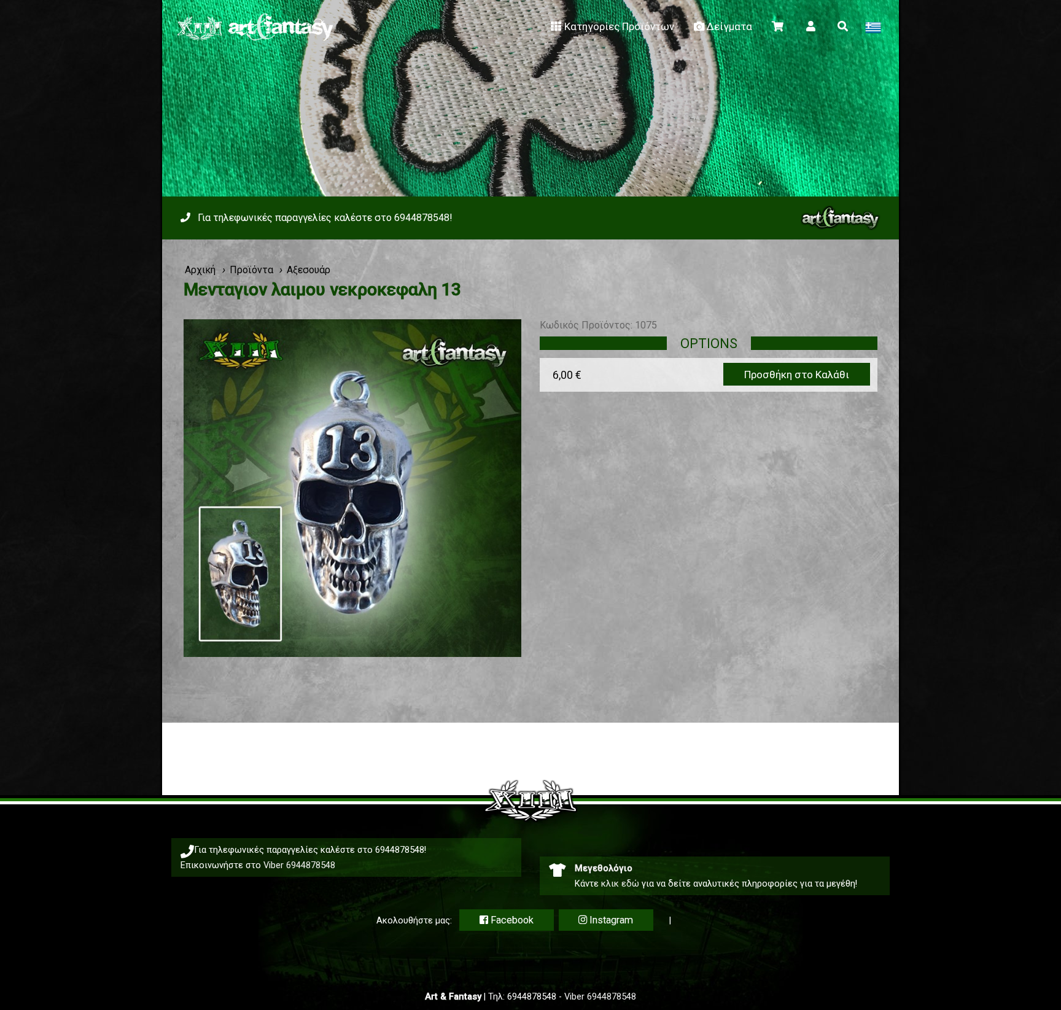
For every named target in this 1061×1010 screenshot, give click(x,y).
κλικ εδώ (620, 883)
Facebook (511, 920)
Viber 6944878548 (299, 865)
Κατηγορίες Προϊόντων (619, 26)
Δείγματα (729, 26)
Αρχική (200, 270)
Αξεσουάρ (308, 270)
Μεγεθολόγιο (603, 868)
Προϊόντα (251, 270)
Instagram (610, 920)
